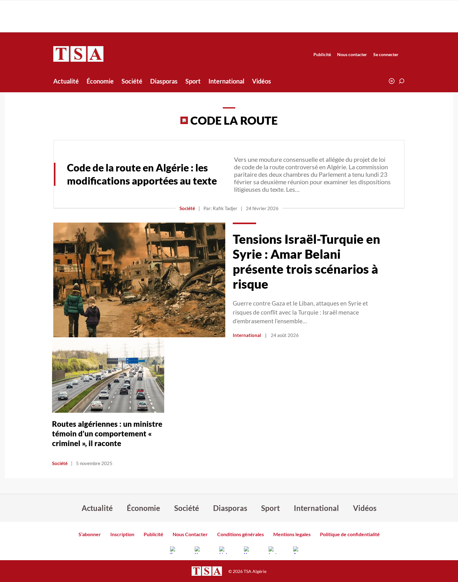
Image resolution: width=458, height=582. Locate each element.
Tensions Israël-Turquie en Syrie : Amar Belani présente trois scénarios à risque (306, 261)
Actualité (66, 81)
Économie (100, 81)
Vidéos (261, 81)
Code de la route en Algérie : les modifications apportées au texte (142, 174)
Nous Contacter (190, 534)
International (226, 81)
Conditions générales (240, 534)
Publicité (322, 54)
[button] (401, 81)
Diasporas (164, 81)
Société (132, 81)
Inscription (122, 534)
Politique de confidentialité (350, 534)
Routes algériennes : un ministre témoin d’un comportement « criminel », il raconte (107, 433)
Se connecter (385, 54)
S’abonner (90, 534)
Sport (193, 81)
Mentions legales (292, 534)
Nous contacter (352, 54)
